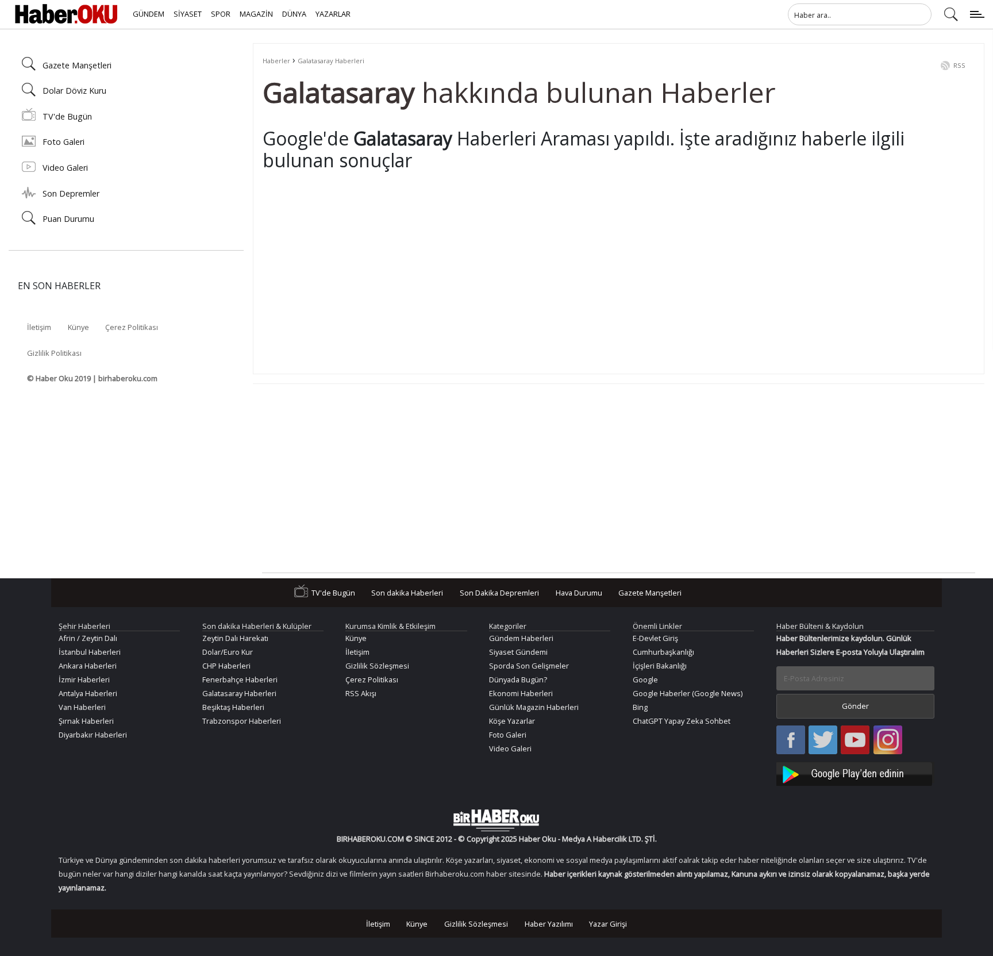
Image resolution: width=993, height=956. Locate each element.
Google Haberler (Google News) (687, 693)
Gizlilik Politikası (54, 353)
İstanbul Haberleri (90, 652)
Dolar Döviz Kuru (74, 90)
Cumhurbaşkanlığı (663, 652)
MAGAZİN (256, 14)
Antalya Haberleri (88, 693)
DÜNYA (294, 14)
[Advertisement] (607, 284)
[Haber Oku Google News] (855, 772)
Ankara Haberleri (88, 666)
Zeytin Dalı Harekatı (235, 638)
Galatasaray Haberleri (331, 60)
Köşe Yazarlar (512, 721)
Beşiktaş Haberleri (233, 707)
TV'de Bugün (67, 116)
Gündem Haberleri (521, 638)
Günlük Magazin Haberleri (534, 707)
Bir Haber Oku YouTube (855, 740)
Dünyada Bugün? (518, 679)
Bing (640, 707)
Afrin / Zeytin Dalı (88, 638)
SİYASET (188, 14)
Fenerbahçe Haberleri (240, 679)
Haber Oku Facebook (790, 740)
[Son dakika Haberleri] (496, 820)
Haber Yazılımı (549, 923)
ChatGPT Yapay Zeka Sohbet (681, 721)
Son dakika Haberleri (407, 593)
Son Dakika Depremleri (499, 593)
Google (645, 679)
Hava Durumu (579, 593)
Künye (78, 327)
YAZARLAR (333, 14)
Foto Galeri (63, 141)
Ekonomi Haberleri (521, 693)
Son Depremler (71, 193)
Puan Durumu (68, 218)
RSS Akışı (360, 693)
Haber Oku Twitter (823, 740)
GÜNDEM (148, 14)
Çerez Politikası (131, 327)
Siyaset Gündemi (518, 652)
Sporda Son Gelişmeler (529, 666)
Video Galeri (65, 167)
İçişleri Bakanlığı (660, 666)
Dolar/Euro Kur (227, 652)
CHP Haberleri (226, 666)
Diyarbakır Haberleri (93, 735)
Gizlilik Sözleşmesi (377, 666)
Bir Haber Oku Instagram (887, 740)
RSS (959, 65)
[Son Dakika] (66, 14)
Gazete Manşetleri (77, 65)
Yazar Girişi (608, 923)
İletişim (39, 327)
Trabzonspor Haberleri (241, 721)
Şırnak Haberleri (86, 721)
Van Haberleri (82, 707)
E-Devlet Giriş (655, 638)
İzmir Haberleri (84, 679)
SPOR (220, 14)
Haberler (276, 60)
